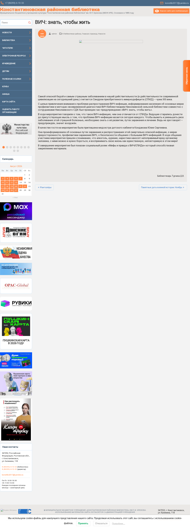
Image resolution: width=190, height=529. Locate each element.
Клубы (5, 86)
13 (16, 182)
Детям (5, 71)
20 (16, 186)
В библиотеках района (71, 34)
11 (7, 182)
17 (3, 186)
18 (7, 186)
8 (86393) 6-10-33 (9, 467)
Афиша (6, 94)
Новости (7, 32)
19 (12, 186)
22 (25, 186)
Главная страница (89, 34)
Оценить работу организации (10, 110)
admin (54, 34)
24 (3, 190)
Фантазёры (46, 187)
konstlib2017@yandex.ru (177, 3)
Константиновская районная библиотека (50, 9)
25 (7, 190)
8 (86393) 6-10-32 (9, 469)
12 (12, 182)
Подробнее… (118, 523)
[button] (16, 131)
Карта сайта (8, 102)
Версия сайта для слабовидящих (173, 11)
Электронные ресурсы (14, 56)
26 (12, 190)
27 (16, 190)
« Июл (15, 197)
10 (3, 182)
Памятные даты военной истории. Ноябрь (161, 187)
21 (20, 186)
